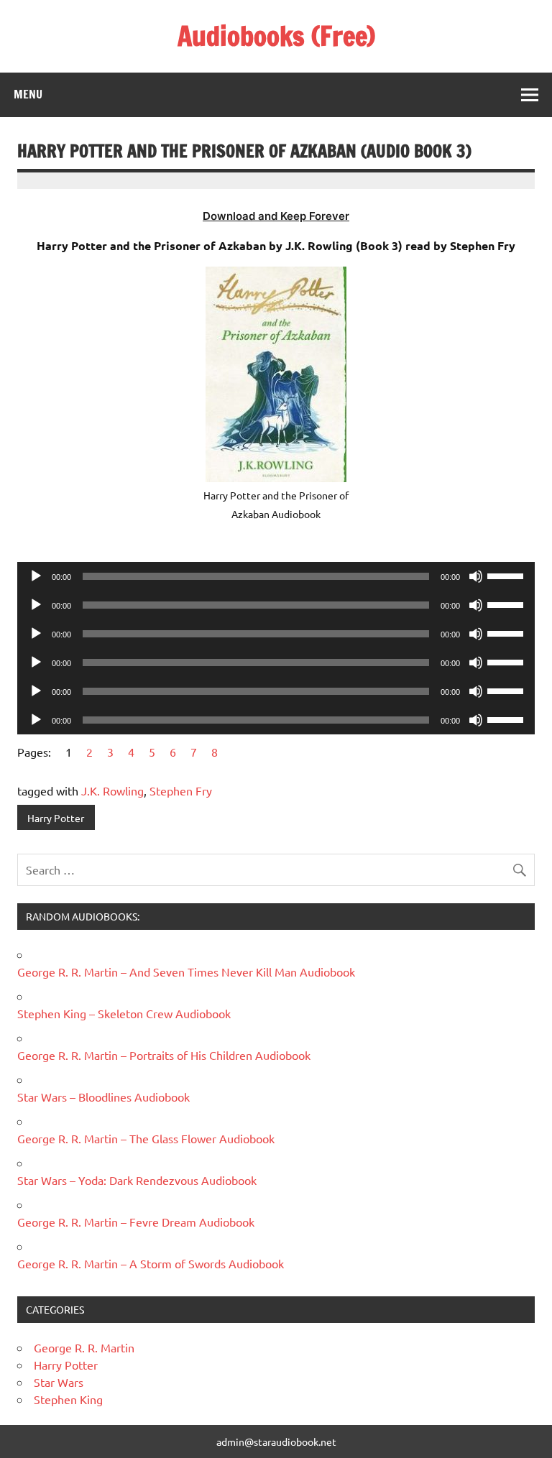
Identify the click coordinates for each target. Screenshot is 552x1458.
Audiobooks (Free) (276, 36)
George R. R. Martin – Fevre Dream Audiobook (135, 1221)
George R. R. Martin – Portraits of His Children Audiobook (163, 1055)
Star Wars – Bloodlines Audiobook (103, 1096)
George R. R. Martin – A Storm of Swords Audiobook (150, 1263)
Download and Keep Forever (276, 216)
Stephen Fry (181, 790)
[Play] (36, 576)
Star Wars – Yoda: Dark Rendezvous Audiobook (137, 1180)
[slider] (507, 575)
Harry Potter (55, 817)
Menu (28, 94)
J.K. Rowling (112, 790)
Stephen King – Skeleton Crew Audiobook (124, 1013)
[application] (276, 576)
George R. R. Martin (84, 1347)
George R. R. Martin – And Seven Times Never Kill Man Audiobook (186, 971)
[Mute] (476, 576)
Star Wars (58, 1382)
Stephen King (68, 1399)
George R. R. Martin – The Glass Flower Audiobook (146, 1138)
